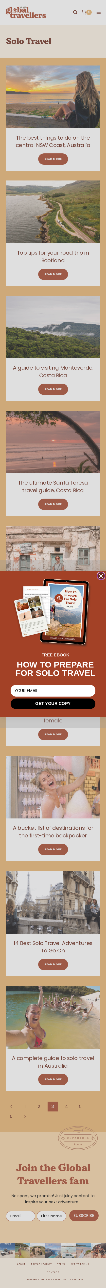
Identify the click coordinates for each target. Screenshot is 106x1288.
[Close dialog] (101, 576)
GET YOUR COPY (53, 703)
